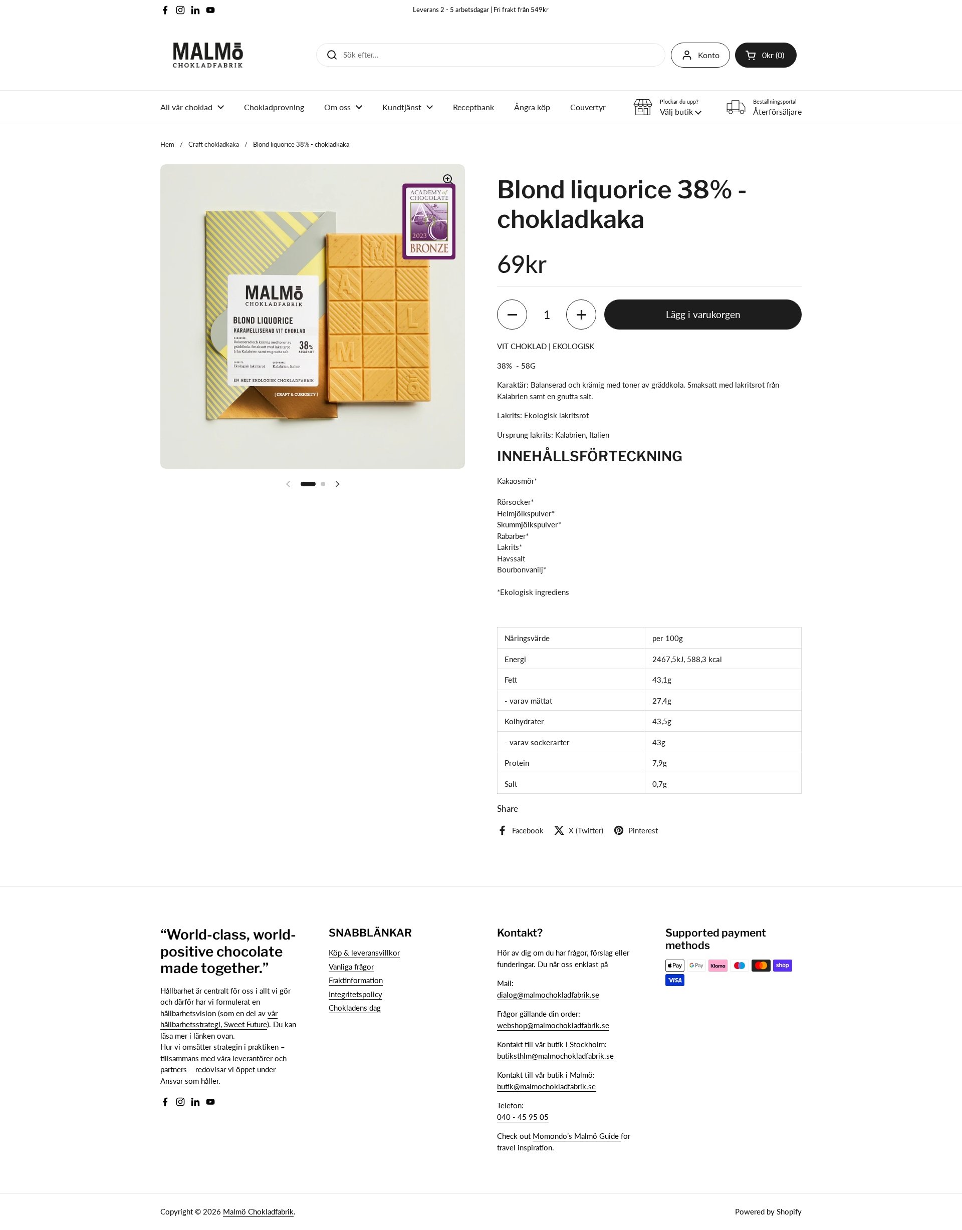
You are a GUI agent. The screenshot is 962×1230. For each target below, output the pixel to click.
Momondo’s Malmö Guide (577, 1135)
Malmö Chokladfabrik (258, 1211)
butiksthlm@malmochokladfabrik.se (555, 1055)
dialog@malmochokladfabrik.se (548, 994)
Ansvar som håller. (190, 1080)
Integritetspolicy (355, 994)
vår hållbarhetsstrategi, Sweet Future (219, 1019)
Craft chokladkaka (213, 144)
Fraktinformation (356, 980)
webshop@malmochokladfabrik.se (553, 1025)
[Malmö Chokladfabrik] (208, 55)
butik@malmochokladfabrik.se (546, 1086)
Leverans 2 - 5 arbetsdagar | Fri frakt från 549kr (481, 10)
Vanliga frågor (351, 966)
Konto (708, 55)
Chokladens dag (355, 1007)
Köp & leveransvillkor (364, 952)
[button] (766, 55)
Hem (167, 144)
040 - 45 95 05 (523, 1116)
